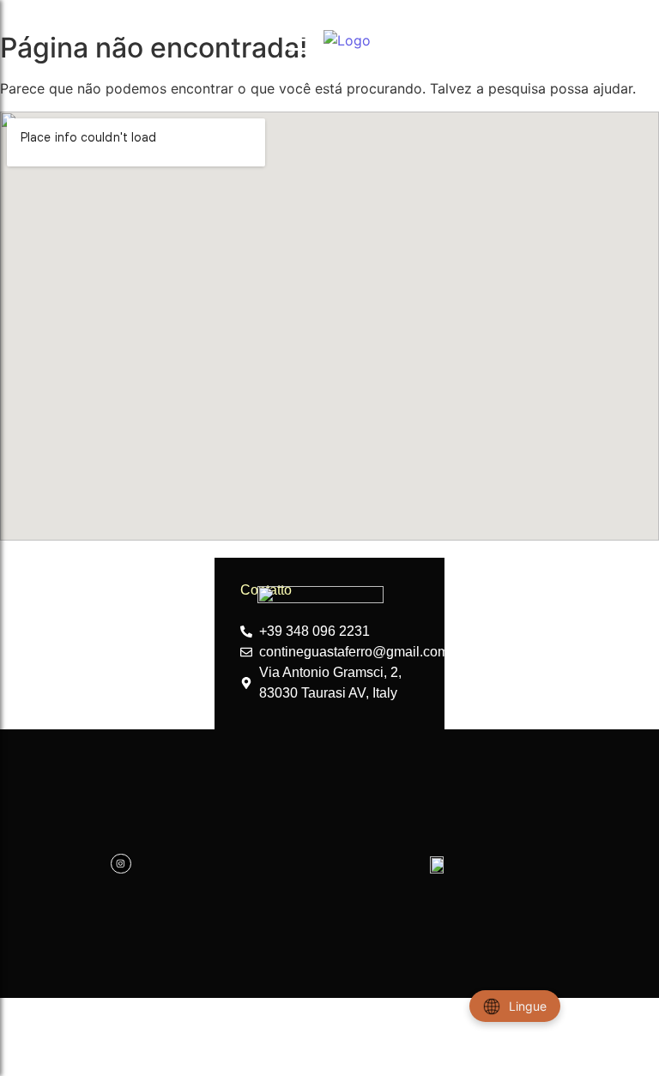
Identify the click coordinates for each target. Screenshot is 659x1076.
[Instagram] (121, 864)
